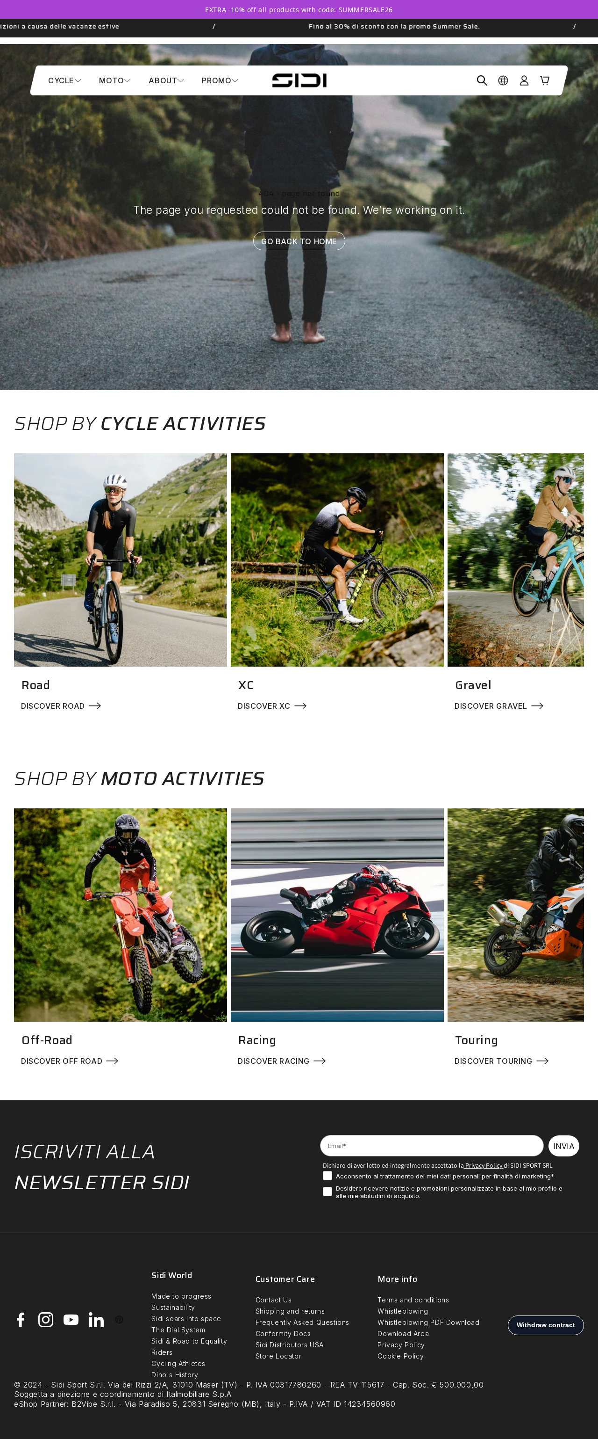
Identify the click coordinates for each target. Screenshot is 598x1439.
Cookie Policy (400, 1356)
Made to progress (181, 1296)
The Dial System (178, 1330)
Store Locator (279, 1356)
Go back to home (299, 241)
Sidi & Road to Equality (189, 1341)
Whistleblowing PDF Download (428, 1322)
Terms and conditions (413, 1300)
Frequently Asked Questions (303, 1322)
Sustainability (173, 1307)
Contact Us (274, 1300)
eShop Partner (40, 1404)
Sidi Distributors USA (290, 1345)
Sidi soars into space (186, 1319)
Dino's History (174, 1375)
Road (35, 685)
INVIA (564, 1146)
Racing (257, 1040)
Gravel (473, 685)
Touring (476, 1040)
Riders (162, 1352)
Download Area (403, 1333)
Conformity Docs (283, 1333)
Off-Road (47, 1040)
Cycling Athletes (178, 1363)
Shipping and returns (290, 1311)
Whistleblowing (402, 1311)
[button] (64, 80)
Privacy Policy (483, 1165)
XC (245, 685)
